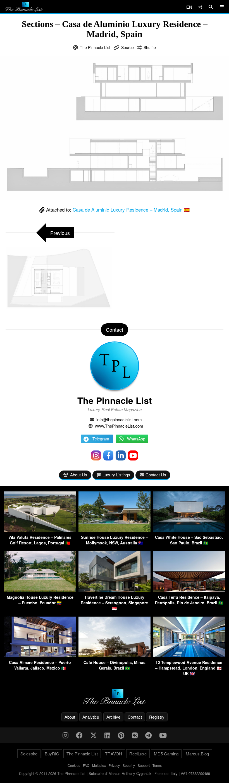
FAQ (86, 765)
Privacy (114, 765)
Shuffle (150, 47)
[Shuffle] (200, 7)
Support (144, 765)
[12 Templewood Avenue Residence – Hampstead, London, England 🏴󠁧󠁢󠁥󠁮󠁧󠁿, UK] (189, 655)
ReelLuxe (138, 754)
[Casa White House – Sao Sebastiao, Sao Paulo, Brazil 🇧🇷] (189, 530)
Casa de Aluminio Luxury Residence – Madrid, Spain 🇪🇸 (131, 209)
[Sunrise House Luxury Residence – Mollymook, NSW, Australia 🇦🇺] (114, 530)
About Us (78, 474)
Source (127, 47)
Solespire (28, 754)
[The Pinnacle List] (114, 697)
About (70, 717)
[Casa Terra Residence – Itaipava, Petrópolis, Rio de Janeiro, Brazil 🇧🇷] (189, 590)
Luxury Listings (116, 474)
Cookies (74, 765)
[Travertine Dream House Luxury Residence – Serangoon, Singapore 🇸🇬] (114, 590)
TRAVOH (113, 754)
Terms (157, 765)
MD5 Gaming (166, 754)
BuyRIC (52, 754)
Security (129, 765)
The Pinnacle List (95, 47)
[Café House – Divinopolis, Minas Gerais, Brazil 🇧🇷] (114, 655)
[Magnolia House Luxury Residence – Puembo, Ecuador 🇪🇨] (40, 590)
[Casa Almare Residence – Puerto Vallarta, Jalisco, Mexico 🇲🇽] (40, 655)
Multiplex (99, 765)
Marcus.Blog (197, 754)
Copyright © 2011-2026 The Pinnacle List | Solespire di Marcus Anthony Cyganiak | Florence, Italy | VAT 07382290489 (114, 773)
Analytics (90, 717)
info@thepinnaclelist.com (119, 419)
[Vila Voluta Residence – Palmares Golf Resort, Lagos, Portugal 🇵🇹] (40, 530)
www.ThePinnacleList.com (119, 426)
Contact (135, 717)
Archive (113, 717)
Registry (156, 717)
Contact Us (155, 474)
